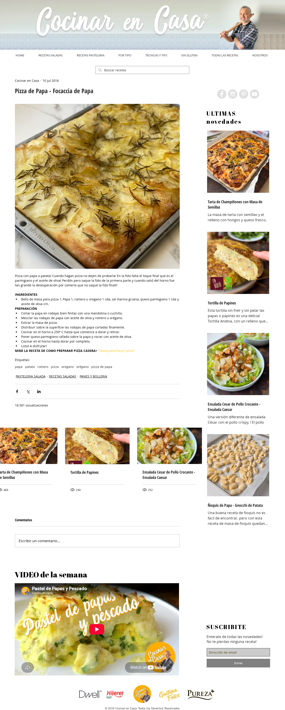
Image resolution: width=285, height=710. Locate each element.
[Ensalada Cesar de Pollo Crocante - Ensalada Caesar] (169, 446)
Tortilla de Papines (84, 472)
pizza (55, 367)
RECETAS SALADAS (62, 376)
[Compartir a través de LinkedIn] (39, 391)
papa (18, 367)
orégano (82, 367)
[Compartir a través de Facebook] (17, 391)
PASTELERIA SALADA (30, 376)
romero (42, 367)
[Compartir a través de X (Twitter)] (28, 391)
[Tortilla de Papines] (97, 446)
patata (30, 367)
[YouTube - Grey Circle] (254, 94)
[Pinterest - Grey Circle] (243, 94)
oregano (67, 367)
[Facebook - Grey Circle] (221, 94)
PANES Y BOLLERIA (93, 376)
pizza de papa (101, 367)
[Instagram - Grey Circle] (232, 94)
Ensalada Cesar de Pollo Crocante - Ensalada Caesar (168, 474)
